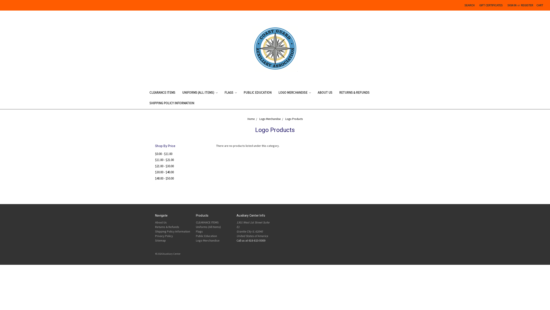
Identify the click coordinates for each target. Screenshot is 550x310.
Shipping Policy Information (172, 103)
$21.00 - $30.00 (164, 166)
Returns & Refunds (354, 92)
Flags (229, 92)
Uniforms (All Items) (198, 92)
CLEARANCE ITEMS (162, 92)
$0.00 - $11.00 (163, 154)
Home (251, 119)
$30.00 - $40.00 (164, 172)
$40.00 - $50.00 (164, 178)
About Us (325, 92)
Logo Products (294, 119)
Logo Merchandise (293, 92)
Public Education (258, 92)
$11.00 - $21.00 (164, 160)
